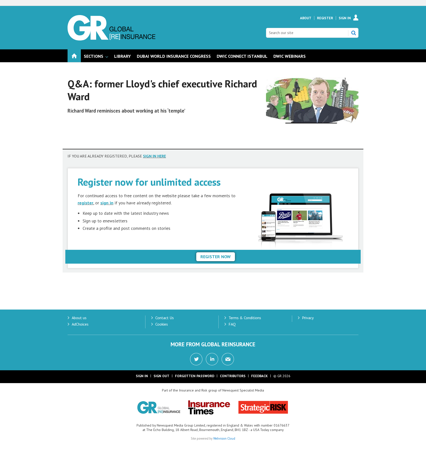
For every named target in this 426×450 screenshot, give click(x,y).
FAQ (232, 324)
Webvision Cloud (224, 438)
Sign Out (161, 376)
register (85, 203)
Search (353, 33)
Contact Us (164, 317)
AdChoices (80, 324)
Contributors (233, 376)
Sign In (345, 18)
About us (79, 317)
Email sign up (227, 359)
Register (325, 18)
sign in (106, 203)
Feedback (259, 376)
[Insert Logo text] (111, 39)
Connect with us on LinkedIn (212, 359)
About (305, 18)
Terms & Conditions (245, 317)
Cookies (161, 324)
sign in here (154, 156)
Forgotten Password (194, 376)
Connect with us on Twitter (196, 359)
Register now (215, 256)
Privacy (308, 317)
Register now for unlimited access (149, 181)
